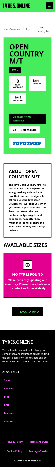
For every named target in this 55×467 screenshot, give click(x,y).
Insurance (10, 413)
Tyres (7, 380)
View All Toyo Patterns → (22, 118)
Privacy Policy (15, 441)
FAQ (6, 405)
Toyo (28, 29)
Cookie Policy (14, 451)
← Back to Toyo (27, 311)
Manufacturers (12, 29)
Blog (6, 396)
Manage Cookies (38, 451)
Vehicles (9, 388)
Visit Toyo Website (25, 130)
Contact (8, 421)
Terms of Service (39, 441)
